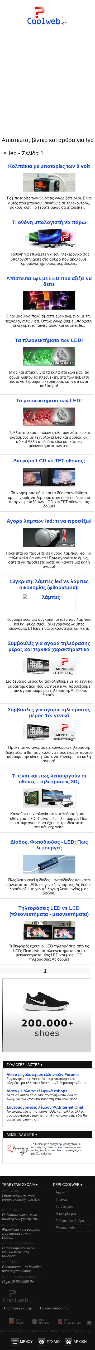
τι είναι (59, 1147)
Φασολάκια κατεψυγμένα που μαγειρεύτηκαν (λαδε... (21, 1233)
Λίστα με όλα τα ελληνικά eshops (37, 1091)
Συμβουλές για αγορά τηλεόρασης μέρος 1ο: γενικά (49, 712)
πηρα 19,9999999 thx (18, 1282)
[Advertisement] (47, 71)
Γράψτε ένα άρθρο (70, 1221)
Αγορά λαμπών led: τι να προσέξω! (49, 521)
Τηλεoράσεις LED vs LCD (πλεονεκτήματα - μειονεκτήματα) (49, 911)
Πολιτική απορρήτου (54, 1308)
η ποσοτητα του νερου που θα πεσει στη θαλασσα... (19, 1252)
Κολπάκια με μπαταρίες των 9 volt (49, 166)
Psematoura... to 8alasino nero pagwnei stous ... (21, 1269)
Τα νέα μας (64, 1207)
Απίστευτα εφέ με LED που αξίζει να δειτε (49, 281)
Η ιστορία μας (66, 1214)
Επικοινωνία (65, 1228)
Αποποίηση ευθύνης (17, 1308)
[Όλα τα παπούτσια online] (46, 1051)
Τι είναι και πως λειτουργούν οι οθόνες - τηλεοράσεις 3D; (49, 778)
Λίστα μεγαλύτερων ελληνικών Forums (43, 1075)
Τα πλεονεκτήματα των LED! (49, 340)
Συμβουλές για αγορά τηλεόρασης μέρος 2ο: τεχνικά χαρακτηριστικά (49, 646)
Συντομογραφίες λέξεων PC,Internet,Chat (45, 1107)
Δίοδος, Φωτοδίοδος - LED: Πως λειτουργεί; (49, 844)
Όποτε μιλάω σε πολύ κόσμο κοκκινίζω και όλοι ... (21, 1200)
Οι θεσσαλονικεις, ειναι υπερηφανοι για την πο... (21, 1217)
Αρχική (61, 1192)
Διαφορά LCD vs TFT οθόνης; (49, 460)
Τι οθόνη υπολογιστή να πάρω (49, 222)
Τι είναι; (62, 1199)
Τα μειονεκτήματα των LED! (49, 400)
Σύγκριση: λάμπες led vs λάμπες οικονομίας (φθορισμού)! (49, 584)
